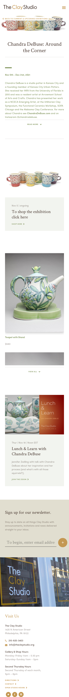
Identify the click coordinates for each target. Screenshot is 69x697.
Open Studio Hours (15, 688)
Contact (9, 684)
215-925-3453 (16, 640)
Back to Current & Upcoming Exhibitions (26, 18)
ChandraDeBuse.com (38, 113)
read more (32, 124)
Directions (11, 680)
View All (32, 371)
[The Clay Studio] (19, 7)
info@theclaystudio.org (21, 644)
